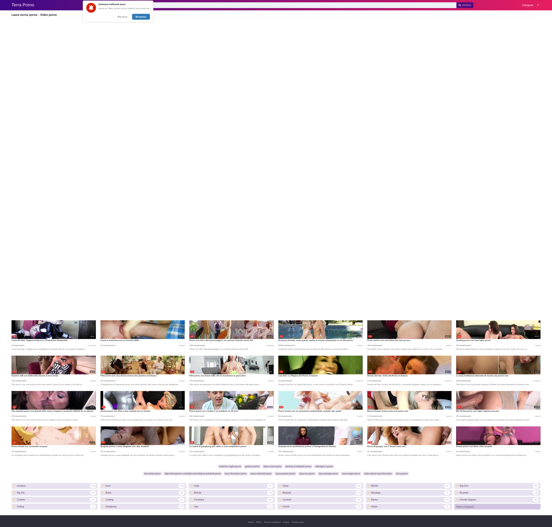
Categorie (527, 5)
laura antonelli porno (261, 473)
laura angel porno (351, 473)
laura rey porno (307, 473)
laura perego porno (328, 473)
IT (538, 5)
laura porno (402, 473)
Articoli (251, 522)
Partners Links (298, 522)
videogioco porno (324, 466)
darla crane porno (272, 466)
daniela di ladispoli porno (298, 466)
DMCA (259, 522)
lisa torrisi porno (152, 473)
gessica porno (252, 466)
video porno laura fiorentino (378, 473)
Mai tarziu (123, 17)
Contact (286, 522)
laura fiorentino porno (236, 473)
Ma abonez (141, 17)
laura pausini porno (285, 473)
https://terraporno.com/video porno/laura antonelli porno (193, 473)
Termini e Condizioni (272, 522)
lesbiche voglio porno (230, 466)
